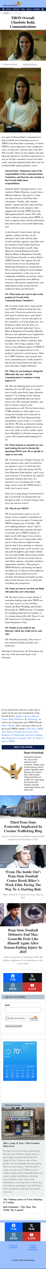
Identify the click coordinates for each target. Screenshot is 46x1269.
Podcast (16, 9)
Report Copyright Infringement (33, 1248)
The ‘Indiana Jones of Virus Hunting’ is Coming (23, 1200)
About (29, 9)
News (8, 9)
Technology (32, 719)
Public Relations (16, 719)
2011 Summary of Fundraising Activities (20, 733)
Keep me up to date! (14, 1026)
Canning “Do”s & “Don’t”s (31, 738)
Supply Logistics (23, 715)
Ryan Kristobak (11, 64)
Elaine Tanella (8, 725)
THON (5, 13)
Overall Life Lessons (23, 731)
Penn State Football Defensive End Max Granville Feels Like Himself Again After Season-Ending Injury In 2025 (23, 940)
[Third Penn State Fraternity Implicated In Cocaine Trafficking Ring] (23, 817)
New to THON (8, 741)
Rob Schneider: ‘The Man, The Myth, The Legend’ (19, 1208)
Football (36, 9)
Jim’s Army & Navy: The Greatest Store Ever (21, 1144)
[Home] (12, 6)
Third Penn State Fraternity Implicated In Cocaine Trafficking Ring (23, 826)
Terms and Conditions (13, 1247)
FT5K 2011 (31, 728)
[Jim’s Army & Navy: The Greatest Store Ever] (23, 1141)
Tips (23, 9)
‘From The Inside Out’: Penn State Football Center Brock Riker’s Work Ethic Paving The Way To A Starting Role (23, 880)
